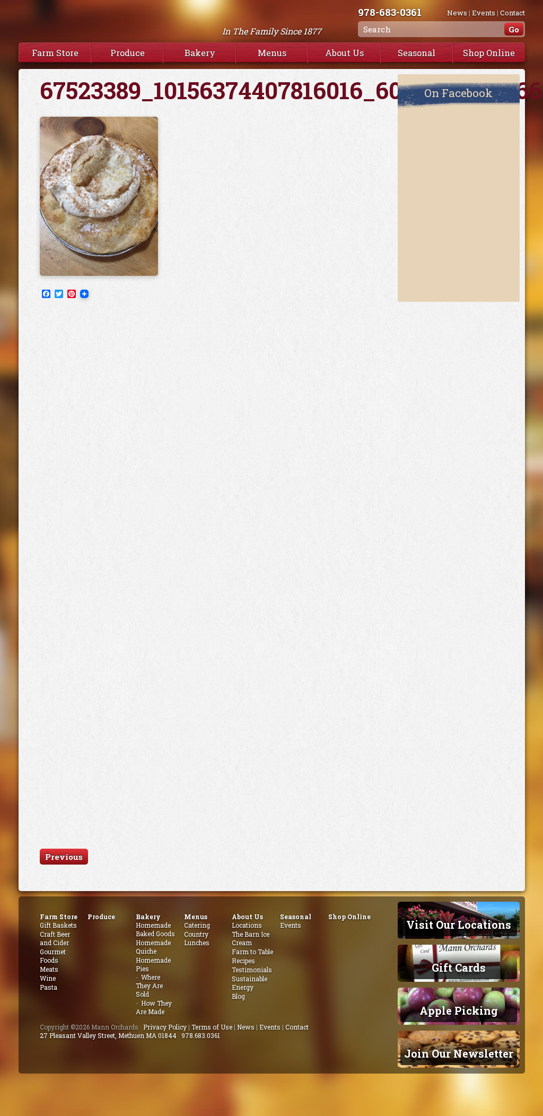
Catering (197, 925)
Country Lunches (196, 938)
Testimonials (252, 969)
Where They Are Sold (149, 985)
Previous (64, 856)
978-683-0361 (390, 12)
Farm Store (55, 52)
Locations (247, 925)
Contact (512, 13)
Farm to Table (252, 951)
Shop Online (489, 52)
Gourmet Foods (53, 955)
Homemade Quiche (153, 946)
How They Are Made (154, 1007)
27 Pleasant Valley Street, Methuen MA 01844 (108, 1035)
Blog (238, 996)
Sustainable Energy (249, 982)
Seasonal (416, 52)
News (457, 13)
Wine (48, 978)
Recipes (243, 960)
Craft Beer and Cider (55, 938)
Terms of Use (211, 1027)
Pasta (48, 987)
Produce (127, 52)
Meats (49, 969)
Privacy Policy (165, 1027)
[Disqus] (208, 440)
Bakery (200, 52)
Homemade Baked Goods (155, 929)
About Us (344, 52)
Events (483, 13)
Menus (272, 52)
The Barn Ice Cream (250, 938)
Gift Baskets (58, 925)
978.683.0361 (200, 1035)
